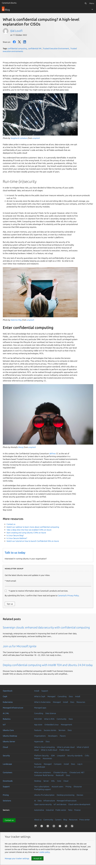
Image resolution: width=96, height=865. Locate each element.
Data (40, 801)
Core (59, 781)
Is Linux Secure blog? (15, 535)
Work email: (11, 581)
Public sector (60, 810)
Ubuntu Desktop (10, 736)
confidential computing (17, 48)
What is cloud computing (44, 747)
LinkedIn (24, 41)
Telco (70, 810)
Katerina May (16, 320)
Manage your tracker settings (17, 858)
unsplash (36, 138)
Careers (58, 820)
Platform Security (41, 755)
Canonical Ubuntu (9, 3)
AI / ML (6, 713)
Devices (80, 795)
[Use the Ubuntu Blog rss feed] (72, 826)
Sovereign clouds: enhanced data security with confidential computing (46, 627)
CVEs (87, 755)
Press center (84, 820)
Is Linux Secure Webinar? (17, 538)
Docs (71, 696)
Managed (51, 696)
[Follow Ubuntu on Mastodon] (36, 826)
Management (66, 724)
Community (61, 719)
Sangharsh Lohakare (19, 138)
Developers (52, 736)
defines (52, 453)
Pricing (68, 786)
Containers (7, 772)
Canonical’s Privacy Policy (68, 595)
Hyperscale (38, 741)
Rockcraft (60, 775)
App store (38, 724)
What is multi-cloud (49, 750)
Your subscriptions (41, 786)
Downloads (8, 781)
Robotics (6, 719)
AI (35, 801)
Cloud (5, 747)
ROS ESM (38, 719)
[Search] (85, 3)
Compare (57, 764)
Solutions (7, 801)
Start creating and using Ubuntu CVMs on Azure (26, 533)
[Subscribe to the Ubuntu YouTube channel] (60, 826)
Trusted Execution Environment (56, 48)
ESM (53, 755)
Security (6, 755)
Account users (57, 786)
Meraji (20, 447)
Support (44, 691)
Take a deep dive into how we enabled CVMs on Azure (29, 530)
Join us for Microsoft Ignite (19, 646)
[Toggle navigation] (92, 9)
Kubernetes (8, 702)
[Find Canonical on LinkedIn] (48, 826)
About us (38, 820)
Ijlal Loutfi (16, 30)
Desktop (37, 781)
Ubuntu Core (8, 730)
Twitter (19, 41)
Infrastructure (49, 801)
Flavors (63, 736)
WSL (53, 781)
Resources (81, 702)
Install (36, 691)
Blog (65, 820)
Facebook (14, 41)
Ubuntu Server (9, 741)
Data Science (50, 713)
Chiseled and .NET (76, 772)
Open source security (43, 804)
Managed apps (40, 708)
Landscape (7, 764)
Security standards (75, 755)
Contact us (11, 524)
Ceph (5, 696)
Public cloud (64, 750)
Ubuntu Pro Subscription (44, 795)
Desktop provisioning (65, 795)
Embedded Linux (52, 724)
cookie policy (44, 852)
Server (46, 781)
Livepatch (61, 755)
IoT (4, 724)
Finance (77, 810)
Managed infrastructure (13, 708)
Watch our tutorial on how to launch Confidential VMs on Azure (33, 541)
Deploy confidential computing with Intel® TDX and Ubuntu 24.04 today (48, 665)
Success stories (50, 730)
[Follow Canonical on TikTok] (66, 826)
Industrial (50, 810)
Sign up (10, 604)
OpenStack (7, 691)
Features (37, 730)
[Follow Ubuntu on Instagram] (54, 826)
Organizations (40, 736)
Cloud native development (79, 804)
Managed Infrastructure (66, 801)
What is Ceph (39, 696)
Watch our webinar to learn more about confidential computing (33, 527)
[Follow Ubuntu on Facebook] (42, 826)
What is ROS (49, 719)
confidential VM (34, 48)
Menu (91, 3)
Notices (37, 758)
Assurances (47, 758)
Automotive (39, 810)
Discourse (78, 786)
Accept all (37, 858)
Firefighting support (42, 789)
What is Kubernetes (42, 702)
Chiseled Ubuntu (60, 772)
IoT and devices (60, 804)
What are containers (42, 772)
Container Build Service (44, 775)
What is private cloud (65, 747)
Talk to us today (15, 552)
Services (62, 730)
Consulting (62, 696)
